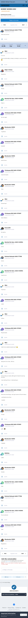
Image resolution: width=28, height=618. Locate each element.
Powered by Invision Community (14, 610)
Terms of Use (4, 616)
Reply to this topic (14, 20)
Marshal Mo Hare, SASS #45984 (14, 98)
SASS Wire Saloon (11, 15)
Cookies (24, 607)
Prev (4, 24)
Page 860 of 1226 (14, 24)
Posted (9, 31)
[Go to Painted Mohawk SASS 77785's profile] (2, 31)
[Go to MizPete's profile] (2, 454)
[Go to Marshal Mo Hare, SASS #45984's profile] (2, 99)
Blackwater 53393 (6, 14)
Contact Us (18, 607)
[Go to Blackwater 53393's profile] (2, 128)
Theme (4, 607)
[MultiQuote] (2, 39)
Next (23, 24)
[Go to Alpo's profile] (2, 52)
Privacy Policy (11, 607)
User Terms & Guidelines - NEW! (10, 594)
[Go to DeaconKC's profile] (2, 228)
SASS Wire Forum (8, 2)
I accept (24, 614)
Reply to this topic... (8, 569)
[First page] (2, 25)
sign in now (7, 561)
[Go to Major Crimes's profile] (2, 70)
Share (7, 577)
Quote (5, 39)
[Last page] (26, 25)
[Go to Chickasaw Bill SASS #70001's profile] (2, 113)
